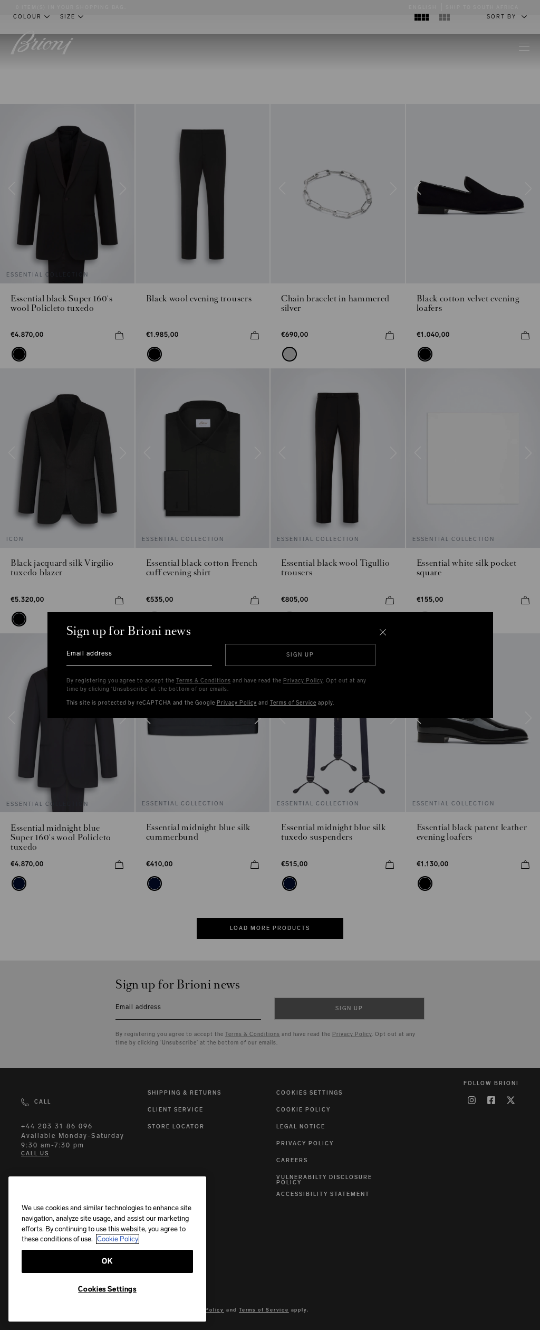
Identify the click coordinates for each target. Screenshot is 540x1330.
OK (107, 1261)
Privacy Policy (303, 681)
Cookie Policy (117, 1239)
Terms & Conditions (203, 681)
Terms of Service (293, 703)
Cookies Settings (107, 1289)
